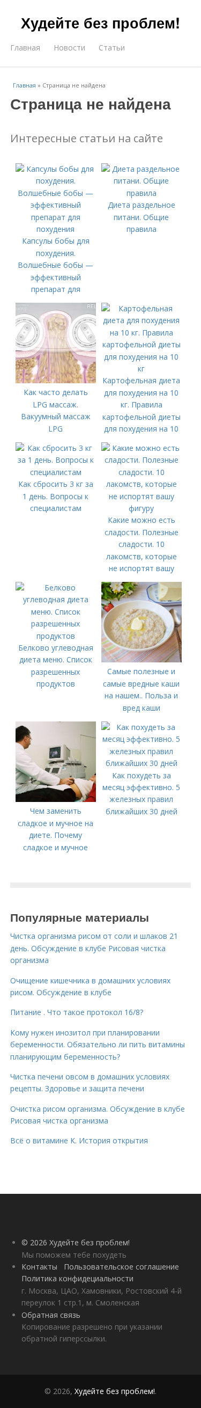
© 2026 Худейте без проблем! (75, 1242)
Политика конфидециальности (77, 1278)
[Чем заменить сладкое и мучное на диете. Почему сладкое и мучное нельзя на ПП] (56, 799)
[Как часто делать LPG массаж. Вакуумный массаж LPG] (56, 380)
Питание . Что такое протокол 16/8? (76, 1012)
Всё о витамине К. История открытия (79, 1140)
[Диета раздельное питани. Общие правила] (141, 193)
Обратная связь (50, 1315)
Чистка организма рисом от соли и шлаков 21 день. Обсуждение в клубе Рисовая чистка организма (94, 948)
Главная (25, 47)
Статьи (112, 47)
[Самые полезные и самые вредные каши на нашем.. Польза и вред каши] (141, 659)
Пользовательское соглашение (121, 1266)
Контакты (39, 1266)
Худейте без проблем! (100, 22)
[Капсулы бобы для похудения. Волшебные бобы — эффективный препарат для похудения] (56, 229)
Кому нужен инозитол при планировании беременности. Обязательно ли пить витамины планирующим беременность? (97, 1044)
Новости (69, 47)
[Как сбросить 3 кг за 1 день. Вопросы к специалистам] (56, 472)
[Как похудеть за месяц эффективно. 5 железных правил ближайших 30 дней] (141, 763)
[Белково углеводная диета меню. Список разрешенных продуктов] (56, 636)
